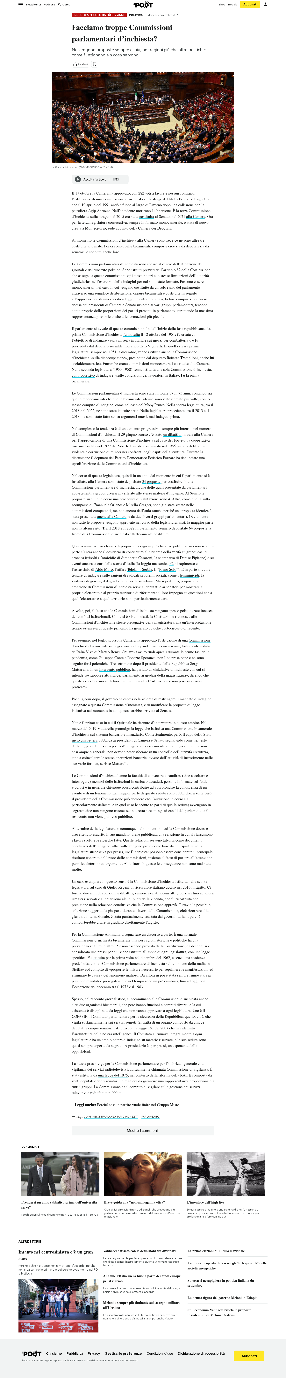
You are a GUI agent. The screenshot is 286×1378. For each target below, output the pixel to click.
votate (180, 504)
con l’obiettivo (83, 375)
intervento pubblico (114, 669)
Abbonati (250, 4)
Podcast (49, 4)
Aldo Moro (104, 569)
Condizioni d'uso (160, 1353)
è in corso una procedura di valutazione (128, 498)
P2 (171, 563)
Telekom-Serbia (139, 569)
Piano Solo (167, 569)
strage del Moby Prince (171, 199)
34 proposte (151, 481)
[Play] (78, 179)
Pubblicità (75, 1353)
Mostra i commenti (143, 1130)
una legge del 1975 (113, 1075)
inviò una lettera (84, 740)
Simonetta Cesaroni (136, 557)
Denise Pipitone (192, 557)
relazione (105, 904)
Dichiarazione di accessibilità (201, 1353)
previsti (149, 269)
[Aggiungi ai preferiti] (94, 64)
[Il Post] (143, 4)
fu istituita (131, 334)
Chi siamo (54, 1353)
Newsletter (33, 4)
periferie (135, 581)
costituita (146, 216)
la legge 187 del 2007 (151, 1028)
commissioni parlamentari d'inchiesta (111, 1116)
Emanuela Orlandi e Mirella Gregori (122, 504)
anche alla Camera (111, 516)
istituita (154, 351)
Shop (222, 4)
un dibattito (172, 434)
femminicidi (189, 575)
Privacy (94, 1353)
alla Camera (195, 216)
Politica (136, 15)
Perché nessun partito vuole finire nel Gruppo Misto (138, 1104)
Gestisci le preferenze (123, 1353)
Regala (232, 4)
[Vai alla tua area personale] (265, 4)
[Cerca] (59, 4)
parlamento (150, 1116)
